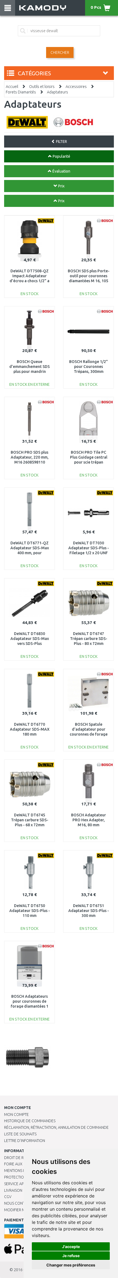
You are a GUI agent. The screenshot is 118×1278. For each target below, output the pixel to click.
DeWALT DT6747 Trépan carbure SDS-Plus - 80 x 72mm (88, 638)
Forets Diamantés (21, 92)
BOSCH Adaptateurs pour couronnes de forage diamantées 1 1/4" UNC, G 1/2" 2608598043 (29, 1006)
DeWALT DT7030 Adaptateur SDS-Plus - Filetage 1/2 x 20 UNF (88, 548)
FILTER (61, 141)
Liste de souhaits (20, 1134)
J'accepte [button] (71, 1246)
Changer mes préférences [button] (70, 1265)
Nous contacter (20, 1203)
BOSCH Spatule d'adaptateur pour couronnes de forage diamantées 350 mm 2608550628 (89, 734)
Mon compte (16, 1114)
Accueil (12, 86)
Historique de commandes (29, 1121)
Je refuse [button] (71, 1255)
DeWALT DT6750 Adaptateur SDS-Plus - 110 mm (29, 910)
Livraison (13, 1190)
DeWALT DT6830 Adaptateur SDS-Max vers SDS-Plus (29, 638)
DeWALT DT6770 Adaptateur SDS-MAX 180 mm (29, 729)
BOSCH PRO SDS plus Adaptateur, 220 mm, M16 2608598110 (30, 457)
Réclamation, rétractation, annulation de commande (56, 1127)
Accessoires (76, 86)
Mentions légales (21, 1170)
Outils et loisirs (42, 86)
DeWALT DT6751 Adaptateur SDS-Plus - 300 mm (88, 910)
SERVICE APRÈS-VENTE (23, 1184)
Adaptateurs (57, 92)
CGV (8, 1196)
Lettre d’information (24, 1140)
